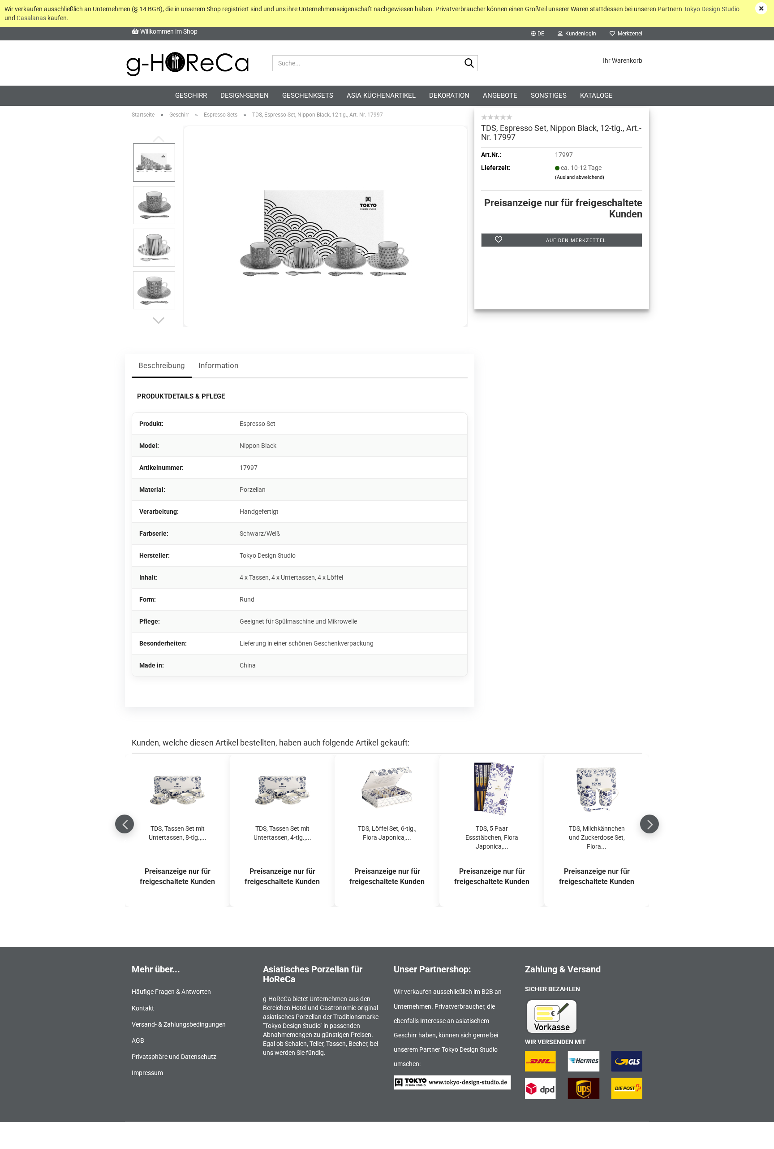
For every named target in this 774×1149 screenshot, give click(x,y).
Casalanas (31, 18)
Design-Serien (244, 95)
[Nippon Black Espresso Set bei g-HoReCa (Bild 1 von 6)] (325, 226)
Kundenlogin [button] (579, 33)
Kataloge (596, 95)
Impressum (147, 1072)
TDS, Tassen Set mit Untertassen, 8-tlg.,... (177, 833)
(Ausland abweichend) (579, 177)
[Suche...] (469, 64)
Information (218, 365)
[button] (537, 33)
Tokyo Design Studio (712, 9)
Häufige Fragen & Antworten (171, 991)
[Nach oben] (749, 1135)
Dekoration (449, 95)
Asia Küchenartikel (381, 95)
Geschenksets (307, 95)
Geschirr (191, 95)
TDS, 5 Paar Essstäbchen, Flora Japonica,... (491, 837)
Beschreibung (161, 365)
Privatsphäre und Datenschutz (174, 1056)
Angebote (500, 95)
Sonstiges (549, 95)
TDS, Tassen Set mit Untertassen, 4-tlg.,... (282, 833)
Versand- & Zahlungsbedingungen (179, 1024)
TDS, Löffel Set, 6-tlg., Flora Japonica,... (387, 833)
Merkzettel (628, 33)
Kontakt (143, 1008)
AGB (138, 1040)
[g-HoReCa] (187, 63)
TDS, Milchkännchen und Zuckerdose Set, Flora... (597, 837)
